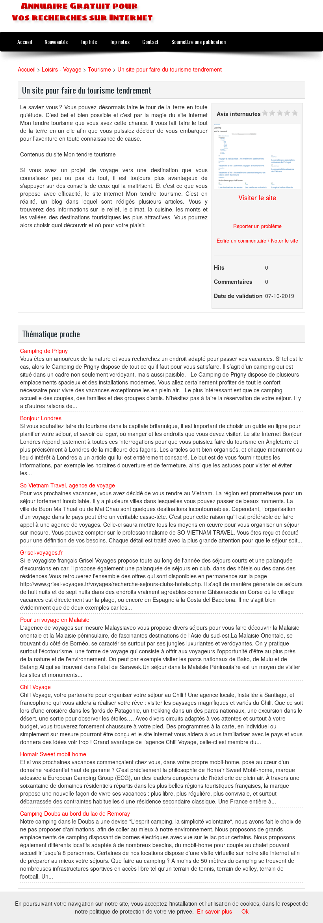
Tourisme (99, 69)
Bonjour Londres (40, 418)
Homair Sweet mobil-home (53, 754)
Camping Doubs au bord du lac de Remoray (75, 813)
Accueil (24, 41)
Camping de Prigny (44, 351)
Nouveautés (56, 41)
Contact (150, 41)
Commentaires (233, 281)
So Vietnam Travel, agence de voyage (67, 485)
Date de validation (238, 296)
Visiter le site (257, 197)
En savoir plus (214, 911)
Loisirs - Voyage (62, 69)
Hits (219, 267)
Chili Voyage (35, 687)
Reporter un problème (257, 226)
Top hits (88, 41)
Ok (245, 911)
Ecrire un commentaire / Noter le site (257, 240)
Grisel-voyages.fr (41, 552)
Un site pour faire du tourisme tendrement (169, 69)
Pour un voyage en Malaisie (54, 619)
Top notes (120, 41)
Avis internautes (239, 114)
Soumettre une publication (198, 41)
